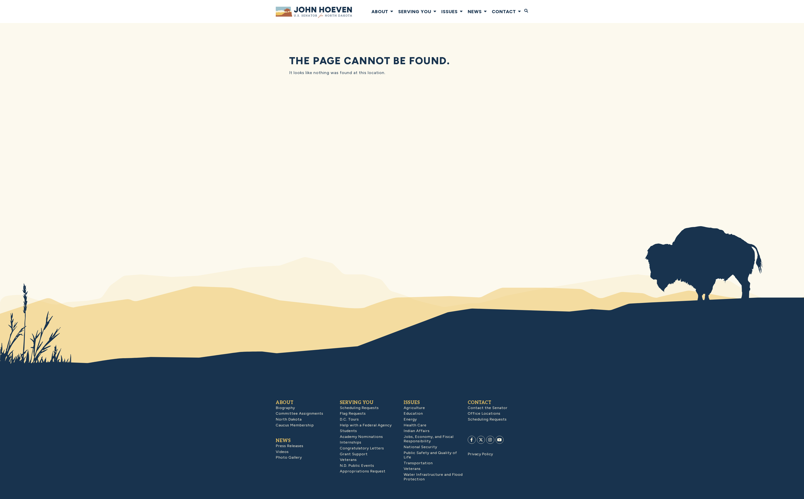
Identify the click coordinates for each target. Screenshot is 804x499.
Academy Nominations (361, 436)
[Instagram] (490, 440)
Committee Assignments (299, 413)
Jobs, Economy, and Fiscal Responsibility (429, 439)
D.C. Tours (349, 419)
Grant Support (354, 454)
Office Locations (484, 413)
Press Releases (289, 446)
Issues (449, 11)
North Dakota (289, 419)
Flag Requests (353, 413)
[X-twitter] (481, 440)
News (475, 11)
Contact (504, 11)
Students (348, 430)
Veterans (348, 459)
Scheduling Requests (359, 407)
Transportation (418, 463)
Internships (350, 442)
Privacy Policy (480, 454)
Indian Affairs (417, 430)
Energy (410, 419)
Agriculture (414, 407)
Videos (282, 451)
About (379, 11)
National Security (420, 447)
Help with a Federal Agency (366, 425)
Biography (285, 407)
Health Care (415, 425)
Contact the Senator (488, 407)
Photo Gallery (289, 457)
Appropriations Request (362, 471)
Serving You (414, 11)
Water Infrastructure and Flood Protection (433, 476)
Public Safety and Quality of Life (430, 455)
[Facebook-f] (472, 440)
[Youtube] (500, 440)
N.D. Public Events (357, 465)
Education (413, 413)
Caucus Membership (295, 425)
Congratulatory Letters (362, 448)
